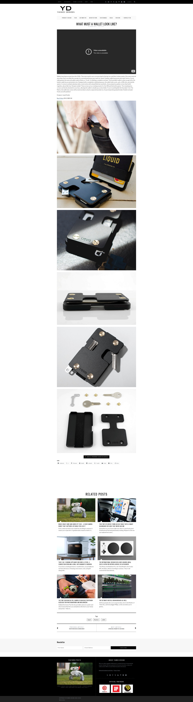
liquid (89, 620)
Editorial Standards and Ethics (106, 670)
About (60, 1)
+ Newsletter (127, 18)
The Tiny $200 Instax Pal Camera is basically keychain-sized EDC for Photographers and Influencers (76, 601)
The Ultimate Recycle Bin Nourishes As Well (113, 600)
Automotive (83, 18)
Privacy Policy (117, 670)
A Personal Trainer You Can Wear (116, 627)
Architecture (93, 18)
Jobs (91, 1)
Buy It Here (60, 98)
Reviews (118, 18)
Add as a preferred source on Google (97, 456)
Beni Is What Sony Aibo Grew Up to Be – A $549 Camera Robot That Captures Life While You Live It (75, 525)
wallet (103, 620)
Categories (67, 1)
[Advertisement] (108, 9)
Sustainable (103, 18)
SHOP (86, 1)
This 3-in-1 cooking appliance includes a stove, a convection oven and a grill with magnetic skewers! (75, 563)
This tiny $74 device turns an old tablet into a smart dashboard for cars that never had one (116, 525)
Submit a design (77, 1)
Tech (75, 18)
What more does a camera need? (76, 627)
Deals (111, 18)
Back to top (61, 699)
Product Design (66, 18)
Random (96, 620)
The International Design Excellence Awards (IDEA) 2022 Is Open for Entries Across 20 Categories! (115, 563)
